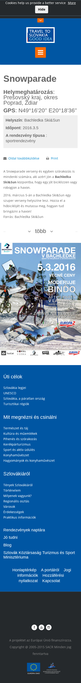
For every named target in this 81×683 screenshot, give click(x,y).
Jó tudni (10, 537)
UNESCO (9, 393)
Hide (41, 9)
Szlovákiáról (16, 474)
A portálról (50, 570)
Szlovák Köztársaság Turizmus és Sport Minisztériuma (39, 554)
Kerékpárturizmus (17, 444)
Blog (7, 545)
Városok (9, 506)
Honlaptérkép (24, 570)
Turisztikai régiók (16, 404)
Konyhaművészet (16, 455)
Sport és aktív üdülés (19, 450)
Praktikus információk (19, 517)
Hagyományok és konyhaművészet (29, 460)
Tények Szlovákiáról (18, 485)
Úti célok (12, 376)
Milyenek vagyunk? (17, 496)
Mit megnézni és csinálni (30, 417)
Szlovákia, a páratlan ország (24, 398)
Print (54, 158)
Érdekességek (13, 512)
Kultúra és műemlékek (20, 433)
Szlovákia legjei (14, 388)
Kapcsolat (51, 581)
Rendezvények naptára (24, 530)
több (40, 231)
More (72, 3)
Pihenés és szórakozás (20, 439)
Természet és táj (15, 428)
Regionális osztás (16, 501)
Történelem (12, 490)
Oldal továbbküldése (23, 158)
